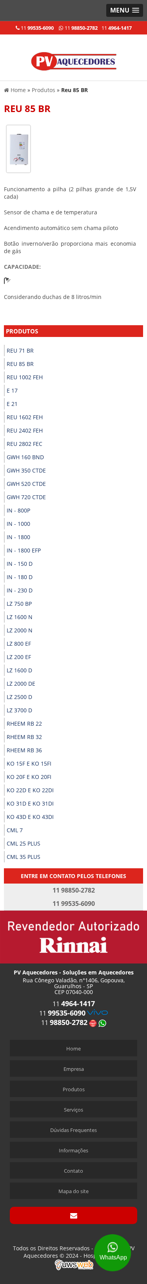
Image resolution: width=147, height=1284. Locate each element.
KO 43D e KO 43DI (30, 816)
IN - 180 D (20, 577)
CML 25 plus (23, 843)
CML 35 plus (23, 856)
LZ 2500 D (19, 697)
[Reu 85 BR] (18, 148)
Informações (73, 1150)
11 (37, 27)
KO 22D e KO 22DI (30, 790)
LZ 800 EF (19, 643)
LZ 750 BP (19, 603)
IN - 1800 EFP (24, 550)
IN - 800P (18, 510)
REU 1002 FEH (25, 377)
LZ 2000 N (20, 630)
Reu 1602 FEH (25, 417)
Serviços (73, 1109)
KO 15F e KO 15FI (29, 763)
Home (73, 1048)
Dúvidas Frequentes (73, 1130)
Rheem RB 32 (24, 737)
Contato (73, 1170)
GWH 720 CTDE (26, 497)
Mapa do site (73, 1191)
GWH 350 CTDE (26, 470)
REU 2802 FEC (24, 443)
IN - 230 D (20, 590)
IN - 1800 (18, 537)
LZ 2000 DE (21, 683)
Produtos (22, 331)
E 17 (12, 390)
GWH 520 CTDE (26, 483)
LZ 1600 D (19, 670)
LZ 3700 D (19, 710)
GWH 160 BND (25, 457)
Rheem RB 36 (24, 750)
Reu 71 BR (20, 350)
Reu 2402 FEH (25, 430)
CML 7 (15, 830)
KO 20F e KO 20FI (29, 777)
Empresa (74, 1068)
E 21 (12, 403)
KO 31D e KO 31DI (30, 803)
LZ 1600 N (20, 617)
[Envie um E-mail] (73, 1215)
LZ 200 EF (19, 657)
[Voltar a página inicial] (74, 57)
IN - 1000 (18, 523)
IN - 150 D (20, 563)
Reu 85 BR (20, 364)
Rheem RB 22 (24, 723)
